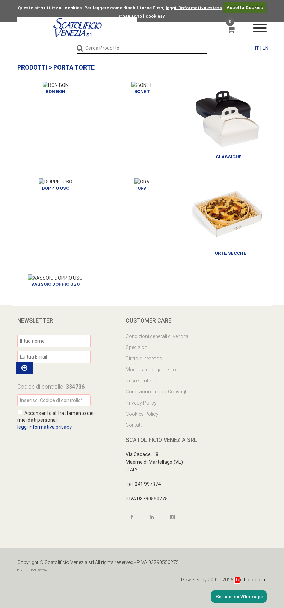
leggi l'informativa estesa (194, 7)
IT (257, 48)
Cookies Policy (142, 414)
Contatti (134, 425)
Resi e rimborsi (142, 380)
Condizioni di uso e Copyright (157, 391)
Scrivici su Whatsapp (238, 596)
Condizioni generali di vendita (157, 336)
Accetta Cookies (245, 7)
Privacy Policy (141, 403)
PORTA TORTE (74, 67)
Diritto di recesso (144, 358)
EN (265, 48)
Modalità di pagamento (151, 369)
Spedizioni (137, 347)
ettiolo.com (252, 579)
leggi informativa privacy (44, 427)
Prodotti (32, 67)
